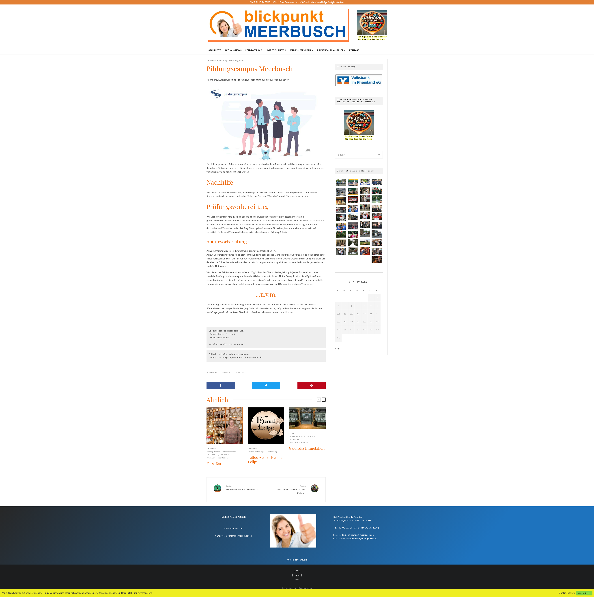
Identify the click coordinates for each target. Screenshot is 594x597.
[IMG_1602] (365, 182)
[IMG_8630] (353, 191)
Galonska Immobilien (307, 448)
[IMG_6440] (353, 216)
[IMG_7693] (353, 234)
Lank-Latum (241, 373)
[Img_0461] (341, 251)
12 (351, 313)
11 (345, 313)
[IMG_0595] (353, 208)
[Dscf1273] (353, 225)
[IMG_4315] (365, 190)
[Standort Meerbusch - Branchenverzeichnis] (372, 11)
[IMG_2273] (341, 243)
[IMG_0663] (377, 216)
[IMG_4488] (377, 251)
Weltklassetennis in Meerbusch (242, 488)
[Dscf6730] (341, 182)
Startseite (214, 50)
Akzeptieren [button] (584, 593)
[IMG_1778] (365, 215)
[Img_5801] (341, 234)
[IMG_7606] (353, 247)
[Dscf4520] (341, 201)
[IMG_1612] (377, 208)
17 (338, 322)
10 (338, 313)
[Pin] (311, 385)
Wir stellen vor (276, 50)
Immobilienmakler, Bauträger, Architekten (302, 438)
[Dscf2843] (365, 251)
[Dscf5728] (377, 199)
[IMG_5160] (341, 217)
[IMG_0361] (365, 224)
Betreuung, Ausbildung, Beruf (230, 60)
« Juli (337, 348)
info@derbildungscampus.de (234, 354)
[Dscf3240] (377, 234)
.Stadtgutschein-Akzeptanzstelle (221, 451)
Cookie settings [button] (567, 593)
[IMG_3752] (365, 198)
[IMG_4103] (365, 207)
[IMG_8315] (353, 199)
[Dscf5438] (365, 233)
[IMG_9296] (377, 242)
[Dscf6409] (353, 182)
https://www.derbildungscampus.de (242, 357)
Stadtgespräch (254, 50)
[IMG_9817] (377, 182)
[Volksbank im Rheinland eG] (359, 85)
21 (364, 322)
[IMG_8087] (341, 210)
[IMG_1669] (377, 190)
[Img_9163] (377, 259)
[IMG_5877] (377, 225)
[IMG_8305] (341, 226)
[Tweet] (266, 385)
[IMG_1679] (365, 242)
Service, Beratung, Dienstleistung (262, 451)
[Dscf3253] (341, 192)
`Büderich (211, 60)
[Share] (221, 385)
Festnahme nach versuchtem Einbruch (291, 490)
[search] (379, 154)
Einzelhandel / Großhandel (218, 455)
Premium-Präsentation (217, 458)
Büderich (226, 373)
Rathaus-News (233, 50)
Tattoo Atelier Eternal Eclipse (266, 459)
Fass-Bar (214, 463)
